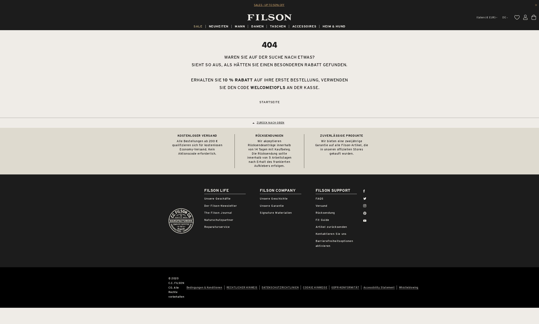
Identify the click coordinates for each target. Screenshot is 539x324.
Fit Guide (322, 219)
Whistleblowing (408, 287)
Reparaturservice (217, 226)
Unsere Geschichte (274, 198)
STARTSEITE (269, 102)
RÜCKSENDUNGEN (269, 135)
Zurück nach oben (270, 122)
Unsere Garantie (272, 205)
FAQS (320, 198)
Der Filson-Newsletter (220, 205)
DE (504, 17)
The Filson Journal (218, 212)
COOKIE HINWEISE (315, 287)
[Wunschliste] (517, 17)
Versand (321, 205)
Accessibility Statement (379, 287)
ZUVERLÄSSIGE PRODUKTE (341, 135)
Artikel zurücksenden (331, 226)
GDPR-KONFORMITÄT (345, 287)
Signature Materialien (276, 212)
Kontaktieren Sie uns (331, 233)
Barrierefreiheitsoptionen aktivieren (334, 243)
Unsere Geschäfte (217, 198)
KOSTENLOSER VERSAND (197, 135)
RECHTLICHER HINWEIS (242, 287)
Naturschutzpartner (218, 219)
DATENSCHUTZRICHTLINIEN (280, 287)
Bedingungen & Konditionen (204, 287)
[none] (197, 27)
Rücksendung (325, 212)
